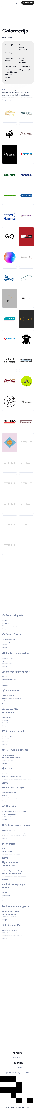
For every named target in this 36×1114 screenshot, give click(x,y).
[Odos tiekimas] (26, 360)
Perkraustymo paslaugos (11, 854)
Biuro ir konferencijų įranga (11, 776)
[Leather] (9, 154)
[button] (15, 3)
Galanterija (6, 90)
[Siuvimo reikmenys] (9, 195)
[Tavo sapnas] (9, 359)
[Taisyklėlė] (26, 319)
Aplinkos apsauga (8, 696)
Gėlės (4, 701)
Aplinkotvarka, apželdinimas (12, 698)
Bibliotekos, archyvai (9, 933)
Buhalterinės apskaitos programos (14, 811)
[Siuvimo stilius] (26, 216)
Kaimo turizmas (7, 760)
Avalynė (5, 742)
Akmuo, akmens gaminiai (10, 911)
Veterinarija (6, 849)
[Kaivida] (9, 175)
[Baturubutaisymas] (9, 380)
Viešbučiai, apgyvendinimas (11, 758)
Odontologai (6, 621)
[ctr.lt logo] (6, 2)
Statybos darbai (8, 677)
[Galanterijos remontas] (11, 54)
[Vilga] (9, 129)
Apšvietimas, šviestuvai (10, 661)
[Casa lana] (26, 422)
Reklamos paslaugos (9, 793)
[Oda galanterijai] (11, 66)
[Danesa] (9, 276)
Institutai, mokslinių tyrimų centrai (14, 935)
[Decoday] (9, 253)
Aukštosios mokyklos (9, 930)
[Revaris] (26, 133)
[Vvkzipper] (26, 175)
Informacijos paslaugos (10, 798)
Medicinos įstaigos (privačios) (12, 626)
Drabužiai (5, 739)
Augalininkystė (7, 718)
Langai (4, 682)
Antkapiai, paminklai (9, 917)
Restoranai (6, 895)
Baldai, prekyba (7, 658)
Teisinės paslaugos (8, 639)
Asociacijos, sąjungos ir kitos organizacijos (17, 833)
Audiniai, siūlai (7, 663)
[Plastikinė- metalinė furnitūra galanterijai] (11, 72)
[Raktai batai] (26, 376)
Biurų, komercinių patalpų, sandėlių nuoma (16, 779)
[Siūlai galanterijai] (25, 72)
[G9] (9, 236)
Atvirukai (5, 795)
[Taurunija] (9, 438)
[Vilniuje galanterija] (11, 79)
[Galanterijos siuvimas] (25, 54)
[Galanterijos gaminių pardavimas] (25, 47)
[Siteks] (26, 154)
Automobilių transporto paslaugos (14, 876)
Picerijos (5, 898)
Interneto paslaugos (9, 814)
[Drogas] (9, 318)
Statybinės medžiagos (10, 680)
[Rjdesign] (9, 397)
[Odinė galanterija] (25, 66)
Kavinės (5, 893)
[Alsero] (26, 335)
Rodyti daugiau (7, 100)
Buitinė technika (7, 736)
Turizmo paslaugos (8, 755)
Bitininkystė (6, 720)
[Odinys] (26, 298)
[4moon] (26, 113)
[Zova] (26, 236)
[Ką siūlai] (26, 401)
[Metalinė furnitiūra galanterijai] (25, 60)
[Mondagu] (9, 214)
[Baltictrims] (9, 421)
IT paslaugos (6, 817)
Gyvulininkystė (7, 723)
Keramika (5, 623)
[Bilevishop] (9, 110)
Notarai (4, 645)
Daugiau (5, 629)
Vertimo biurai (7, 851)
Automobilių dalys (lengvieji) (12, 873)
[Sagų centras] (26, 195)
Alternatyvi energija (9, 914)
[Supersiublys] (26, 276)
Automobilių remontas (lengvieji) (13, 871)
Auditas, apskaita (8, 642)
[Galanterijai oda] (11, 47)
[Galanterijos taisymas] (11, 60)
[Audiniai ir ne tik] (26, 257)
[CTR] (26, 443)
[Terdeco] (9, 296)
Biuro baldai (6, 774)
